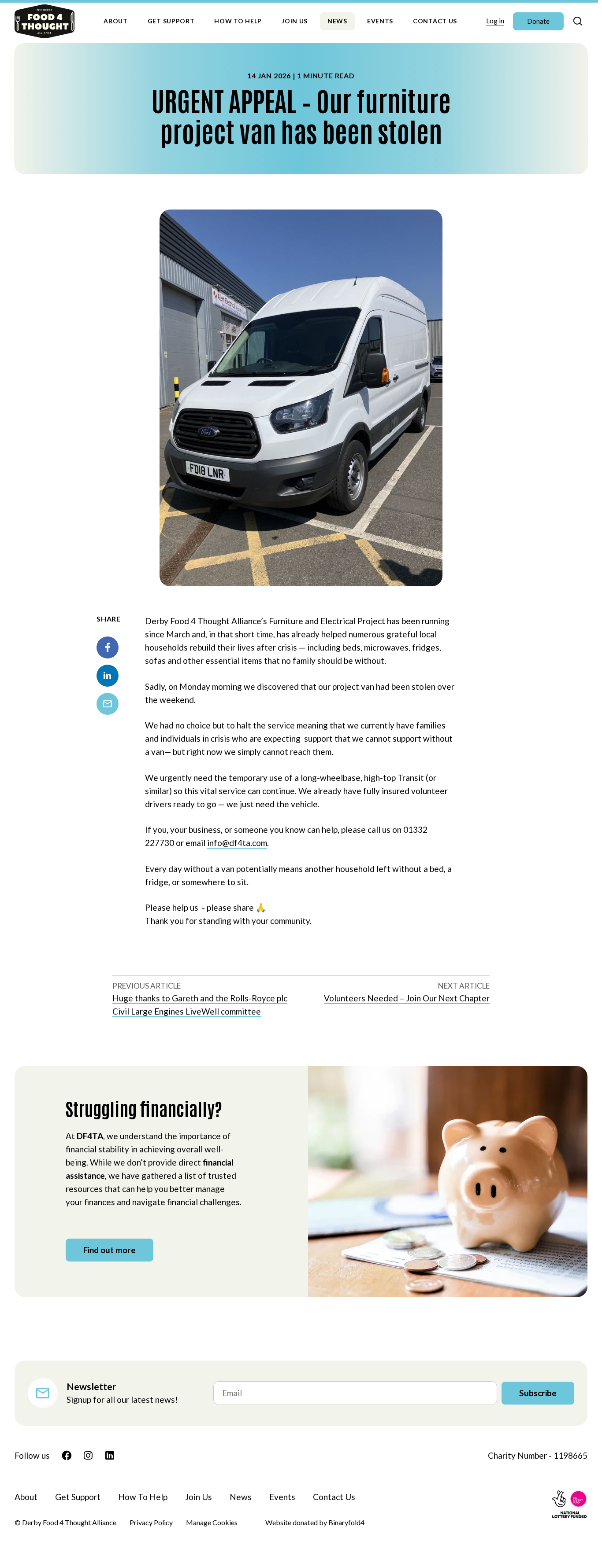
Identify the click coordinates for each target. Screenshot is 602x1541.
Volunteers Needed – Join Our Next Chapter (407, 998)
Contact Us (435, 21)
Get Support (171, 21)
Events (380, 21)
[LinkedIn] (110, 1456)
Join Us (295, 21)
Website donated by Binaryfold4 (314, 1522)
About (116, 21)
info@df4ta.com (237, 843)
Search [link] (577, 21)
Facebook (108, 647)
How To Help (238, 21)
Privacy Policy (151, 1522)
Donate (538, 21)
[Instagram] (88, 1456)
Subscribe (538, 1393)
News (337, 21)
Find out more (109, 1250)
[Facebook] (66, 1456)
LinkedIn (108, 676)
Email (108, 704)
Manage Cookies (212, 1522)
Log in (495, 20)
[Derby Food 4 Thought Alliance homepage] (44, 21)
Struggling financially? (144, 1108)
